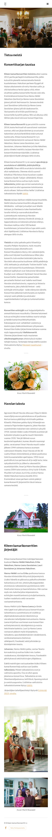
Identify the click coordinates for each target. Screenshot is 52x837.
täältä (25, 193)
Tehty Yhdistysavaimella (17, 828)
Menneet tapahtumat (31, 345)
